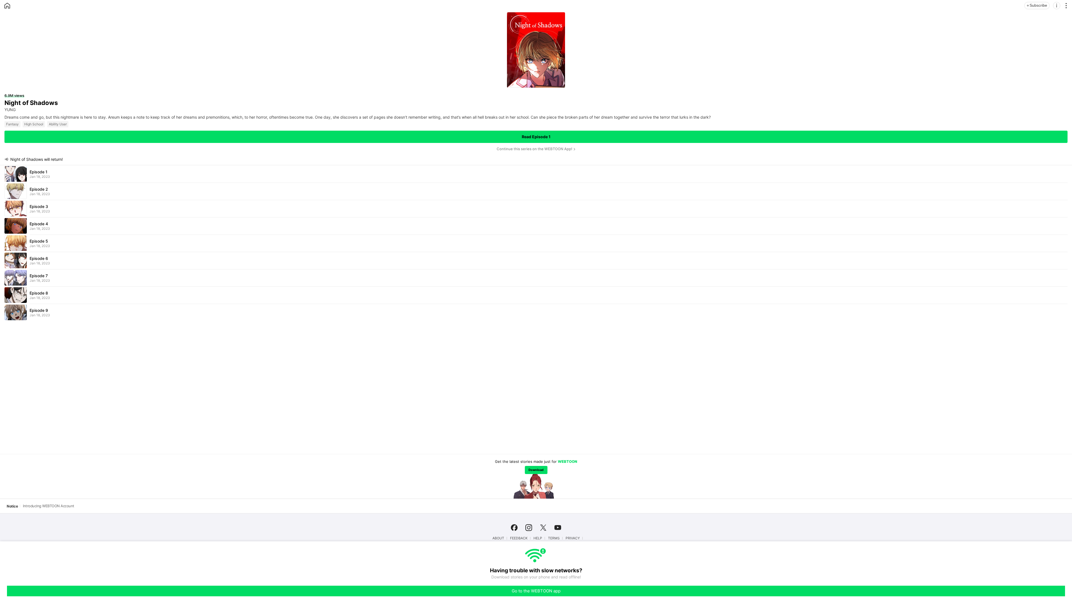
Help (537, 538)
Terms (554, 538)
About (498, 538)
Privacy (573, 538)
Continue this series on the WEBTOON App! (534, 149)
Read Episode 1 (536, 136)
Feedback (519, 538)
